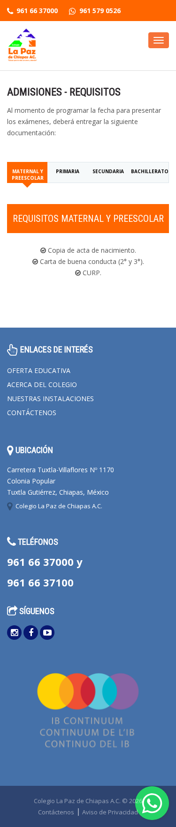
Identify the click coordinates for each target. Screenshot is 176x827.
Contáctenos (31, 412)
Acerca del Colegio (42, 384)
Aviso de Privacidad (110, 812)
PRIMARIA (67, 171)
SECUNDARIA (108, 171)
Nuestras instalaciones (50, 398)
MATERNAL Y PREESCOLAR (28, 174)
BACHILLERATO (149, 171)
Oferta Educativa (38, 370)
